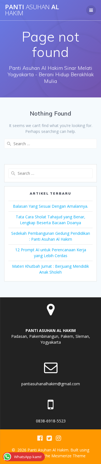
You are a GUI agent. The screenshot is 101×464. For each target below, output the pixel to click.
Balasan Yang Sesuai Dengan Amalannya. (50, 206)
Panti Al (32, 10)
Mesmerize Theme (68, 455)
